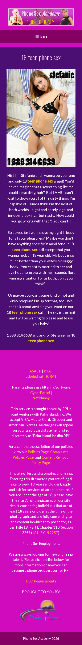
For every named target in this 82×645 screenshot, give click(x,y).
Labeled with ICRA (40, 376)
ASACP (35, 371)
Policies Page (38, 452)
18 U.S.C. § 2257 (45, 532)
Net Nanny (41, 398)
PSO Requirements (41, 581)
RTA (47, 371)
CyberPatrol (40, 392)
